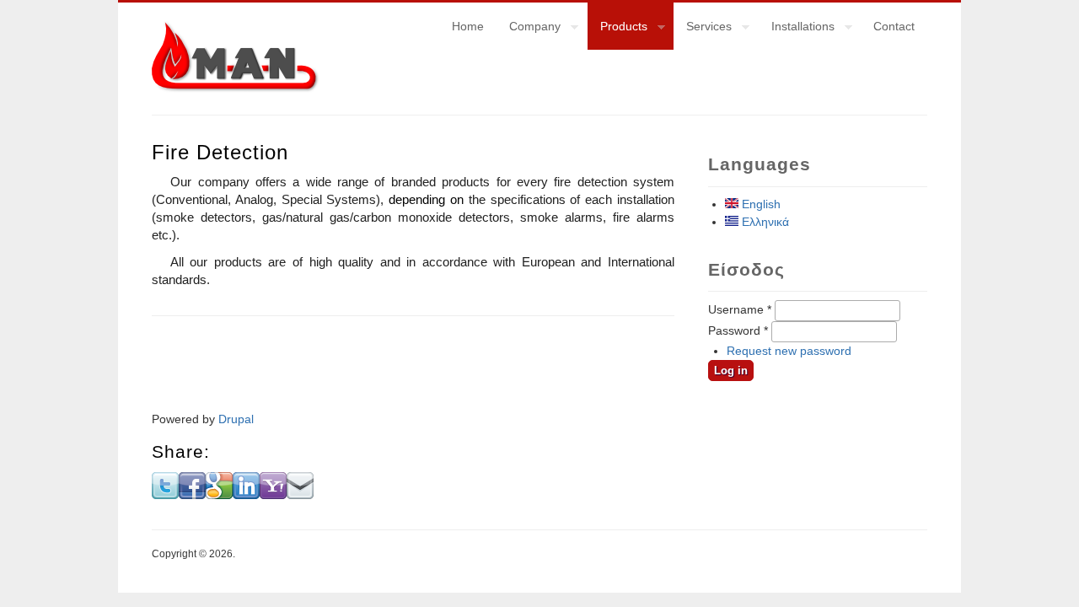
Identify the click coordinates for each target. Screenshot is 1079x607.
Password (738, 330)
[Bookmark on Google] (219, 495)
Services (703, 28)
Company (529, 28)
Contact (894, 26)
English (759, 204)
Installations (797, 28)
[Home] (235, 88)
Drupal (236, 419)
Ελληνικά (763, 221)
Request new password (789, 350)
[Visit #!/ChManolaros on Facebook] (192, 495)
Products (617, 28)
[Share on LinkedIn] (246, 495)
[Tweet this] (165, 495)
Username (739, 309)
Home (468, 26)
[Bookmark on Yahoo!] (273, 495)
